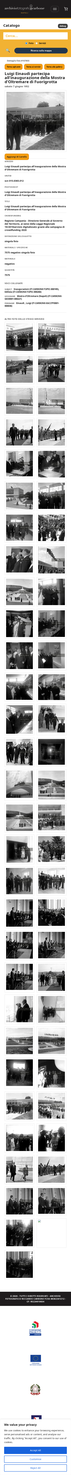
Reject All (35, 1467)
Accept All (35, 1450)
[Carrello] (66, 9)
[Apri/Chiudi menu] (55, 9)
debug (63, 26)
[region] (35, 1447)
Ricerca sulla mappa (41, 50)
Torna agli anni (13, 67)
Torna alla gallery (54, 67)
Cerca (7, 50)
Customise (35, 1459)
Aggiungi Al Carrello (17, 156)
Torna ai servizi (33, 67)
